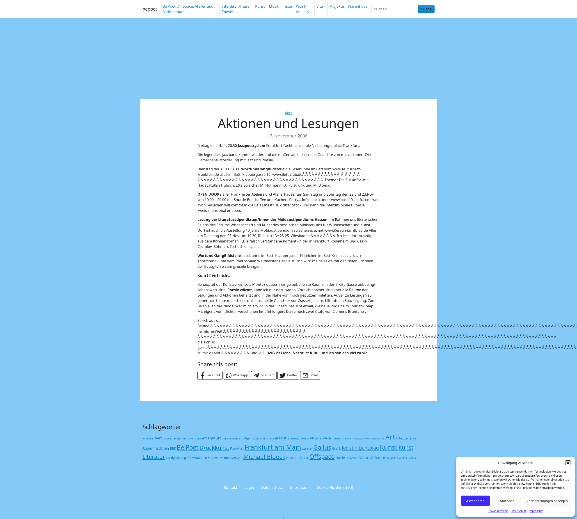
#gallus (249, 438)
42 (383, 438)
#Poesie (315, 438)
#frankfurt (211, 438)
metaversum (233, 458)
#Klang (270, 438)
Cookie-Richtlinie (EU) (335, 487)
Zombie (412, 458)
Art (390, 436)
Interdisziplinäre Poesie (236, 9)
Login (249, 487)
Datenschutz (519, 511)
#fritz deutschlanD (232, 438)
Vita (319, 6)
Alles (289, 112)
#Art (158, 438)
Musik (274, 6)
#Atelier (167, 438)
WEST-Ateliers (302, 9)
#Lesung (293, 438)
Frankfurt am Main (273, 447)
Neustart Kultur (297, 458)
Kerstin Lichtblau (360, 447)
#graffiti (260, 438)
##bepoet (148, 438)
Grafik (336, 448)
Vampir (403, 458)
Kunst (260, 6)
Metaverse (215, 458)
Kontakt (230, 487)
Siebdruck (366, 458)
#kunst (280, 438)
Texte (287, 6)
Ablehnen (507, 500)
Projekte (337, 6)
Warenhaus (357, 6)
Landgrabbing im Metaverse (186, 458)
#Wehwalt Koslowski (352, 438)
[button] (568, 462)
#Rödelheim (331, 438)
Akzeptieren (475, 500)
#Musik (304, 438)
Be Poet (188, 447)
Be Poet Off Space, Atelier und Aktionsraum (188, 9)
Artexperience (406, 438)
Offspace (321, 457)
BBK (173, 448)
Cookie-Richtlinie (498, 511)
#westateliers (372, 438)
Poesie (340, 458)
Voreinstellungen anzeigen (547, 500)
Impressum (536, 511)
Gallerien (307, 448)
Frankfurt (237, 448)
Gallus (322, 447)
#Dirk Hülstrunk (192, 438)
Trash (378, 458)
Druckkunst (214, 447)
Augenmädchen (155, 448)
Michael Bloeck (264, 457)
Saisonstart (352, 458)
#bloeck (177, 438)
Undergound (390, 458)
